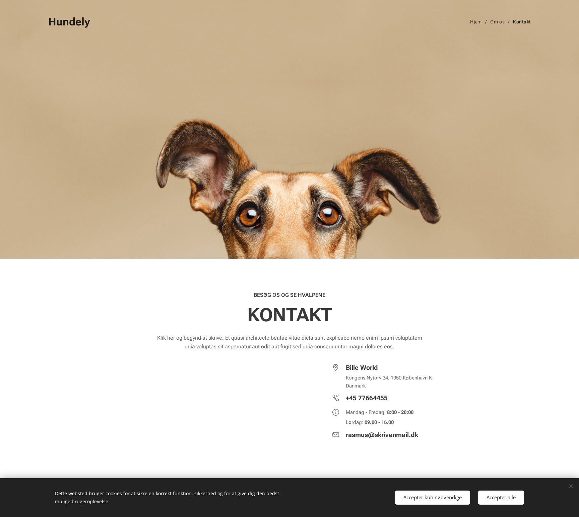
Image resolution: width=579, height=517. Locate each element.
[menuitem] (477, 21)
